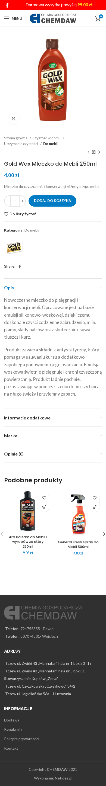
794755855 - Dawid (37, 628)
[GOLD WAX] (15, 249)
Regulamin (13, 729)
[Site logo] (53, 18)
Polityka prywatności (21, 738)
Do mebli (50, 144)
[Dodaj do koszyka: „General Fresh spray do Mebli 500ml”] (94, 507)
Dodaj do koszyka (52, 200)
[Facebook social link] (7, 5)
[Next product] (99, 152)
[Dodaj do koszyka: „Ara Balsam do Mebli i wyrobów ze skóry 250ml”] (44, 507)
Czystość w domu (47, 138)
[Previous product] (88, 152)
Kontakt (11, 748)
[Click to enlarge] (13, 119)
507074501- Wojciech (39, 636)
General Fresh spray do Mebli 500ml (78, 544)
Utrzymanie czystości (21, 144)
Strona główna (16, 138)
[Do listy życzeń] (44, 497)
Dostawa (11, 720)
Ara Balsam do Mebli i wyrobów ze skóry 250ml (28, 542)
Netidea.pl (63, 778)
